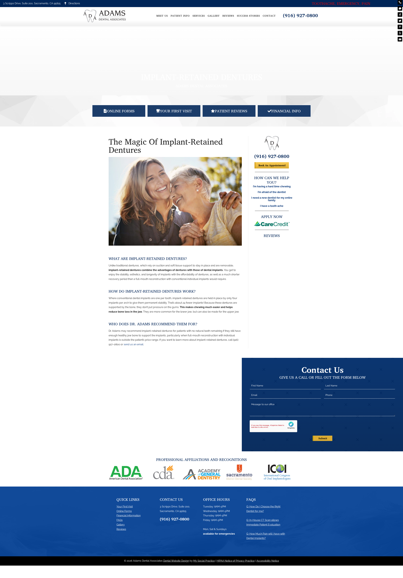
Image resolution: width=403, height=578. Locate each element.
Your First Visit (124, 506)
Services (199, 16)
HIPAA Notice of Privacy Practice (236, 560)
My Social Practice (204, 560)
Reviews (228, 16)
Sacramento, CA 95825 (173, 511)
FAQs (119, 520)
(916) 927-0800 (300, 15)
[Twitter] (400, 21)
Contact (269, 16)
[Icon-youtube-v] (400, 39)
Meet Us (162, 16)
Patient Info (180, 16)
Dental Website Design (176, 560)
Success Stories (248, 16)
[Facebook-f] (400, 14)
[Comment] (400, 8)
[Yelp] (400, 33)
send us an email (133, 344)
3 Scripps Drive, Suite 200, (175, 506)
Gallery (214, 16)
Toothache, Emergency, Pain (341, 3)
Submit (322, 438)
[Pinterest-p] (400, 27)
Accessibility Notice (267, 560)
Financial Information (128, 515)
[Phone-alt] (400, 2)
